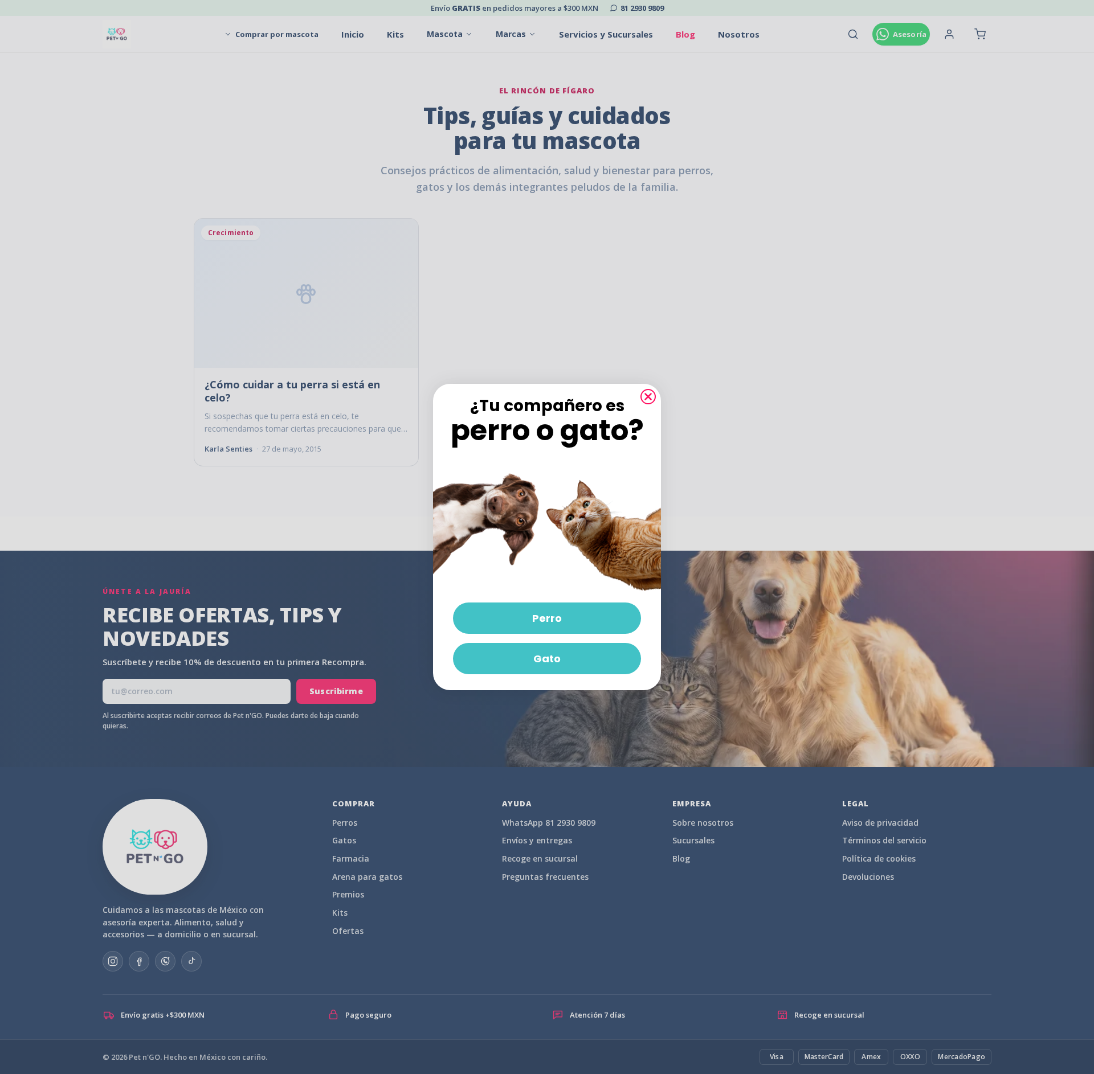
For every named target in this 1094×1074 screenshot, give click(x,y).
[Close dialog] (648, 397)
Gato (547, 658)
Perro (547, 618)
